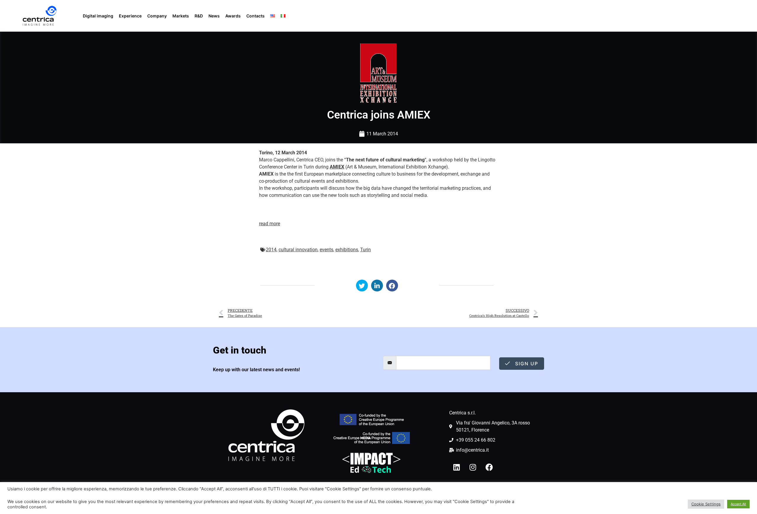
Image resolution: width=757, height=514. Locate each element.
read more (269, 223)
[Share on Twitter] (362, 285)
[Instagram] (472, 467)
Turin (365, 249)
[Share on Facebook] (392, 285)
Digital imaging (98, 15)
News (214, 15)
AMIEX (337, 167)
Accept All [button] (738, 504)
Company (157, 15)
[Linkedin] (456, 467)
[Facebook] (489, 467)
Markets (180, 15)
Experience (130, 15)
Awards (233, 15)
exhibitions (346, 249)
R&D (199, 15)
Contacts (255, 15)
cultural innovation (298, 249)
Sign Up (525, 364)
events (326, 249)
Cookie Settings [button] (706, 504)
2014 (271, 249)
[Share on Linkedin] (377, 285)
